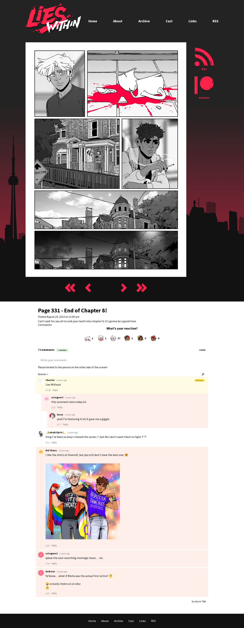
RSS (215, 21)
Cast (169, 21)
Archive (144, 21)
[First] (70, 288)
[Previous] (88, 288)
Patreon (204, 97)
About (117, 21)
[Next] (123, 288)
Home (92, 21)
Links (193, 21)
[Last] (141, 288)
